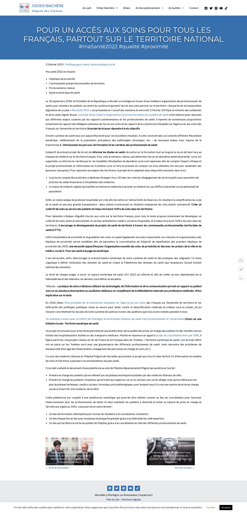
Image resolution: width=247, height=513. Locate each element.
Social (111, 64)
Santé (86, 64)
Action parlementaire (148, 7)
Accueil (87, 7)
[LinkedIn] (241, 278)
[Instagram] (216, 8)
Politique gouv (73, 64)
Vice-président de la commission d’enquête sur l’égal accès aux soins (105, 302)
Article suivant (185, 467)
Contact (193, 7)
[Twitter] (211, 8)
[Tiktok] (226, 8)
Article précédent (57, 467)
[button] (116, 8)
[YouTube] (221, 8)
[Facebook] (206, 8)
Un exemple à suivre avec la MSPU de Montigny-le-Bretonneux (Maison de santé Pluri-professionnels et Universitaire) (115, 318)
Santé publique (98, 64)
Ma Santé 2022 (81, 110)
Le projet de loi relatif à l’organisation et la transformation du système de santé (123, 114)
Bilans (126, 7)
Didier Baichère (48, 6)
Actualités (174, 7)
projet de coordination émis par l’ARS (177, 335)
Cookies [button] (210, 507)
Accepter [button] (225, 507)
